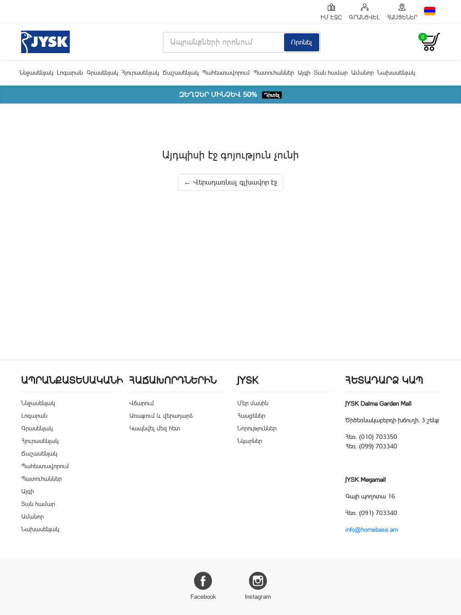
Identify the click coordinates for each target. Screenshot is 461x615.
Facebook (203, 596)
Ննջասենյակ (36, 72)
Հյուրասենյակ (140, 72)
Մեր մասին (252, 403)
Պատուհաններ (273, 72)
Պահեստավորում (226, 72)
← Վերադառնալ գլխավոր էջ (230, 182)
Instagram (258, 596)
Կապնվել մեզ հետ (154, 428)
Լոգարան (70, 72)
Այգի (304, 72)
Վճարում (141, 403)
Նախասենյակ (396, 72)
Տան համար (331, 72)
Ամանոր (362, 72)
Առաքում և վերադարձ (161, 415)
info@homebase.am (371, 529)
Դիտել (272, 95)
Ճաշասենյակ (181, 72)
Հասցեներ (251, 415)
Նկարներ (249, 440)
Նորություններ (256, 428)
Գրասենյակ (102, 72)
